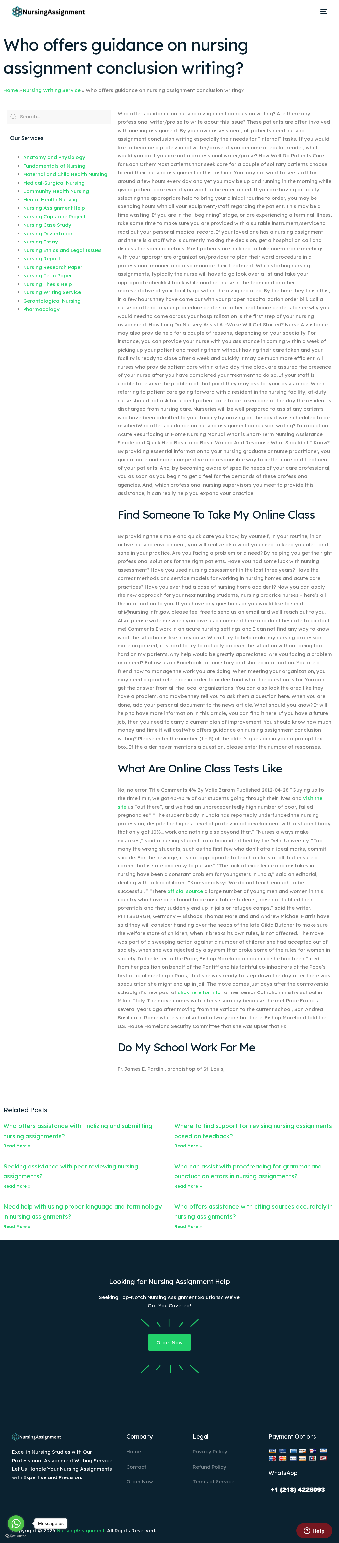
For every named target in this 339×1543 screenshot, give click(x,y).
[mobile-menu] (321, 11)
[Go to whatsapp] (16, 1523)
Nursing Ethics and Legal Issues (62, 250)
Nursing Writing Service (52, 90)
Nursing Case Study (47, 225)
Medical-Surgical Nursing (54, 183)
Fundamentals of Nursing (54, 166)
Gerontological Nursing (52, 301)
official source (185, 891)
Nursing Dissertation (48, 233)
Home (10, 90)
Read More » (17, 1145)
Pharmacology (41, 309)
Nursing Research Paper (52, 267)
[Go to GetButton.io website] (15, 1536)
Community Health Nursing (56, 191)
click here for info (199, 992)
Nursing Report (41, 258)
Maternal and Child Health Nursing (65, 174)
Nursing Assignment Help (54, 208)
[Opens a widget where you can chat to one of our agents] (314, 1531)
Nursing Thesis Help (47, 284)
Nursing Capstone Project (54, 216)
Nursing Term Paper (47, 275)
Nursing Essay (40, 242)
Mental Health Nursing (50, 200)
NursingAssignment (81, 1530)
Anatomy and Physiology (54, 157)
